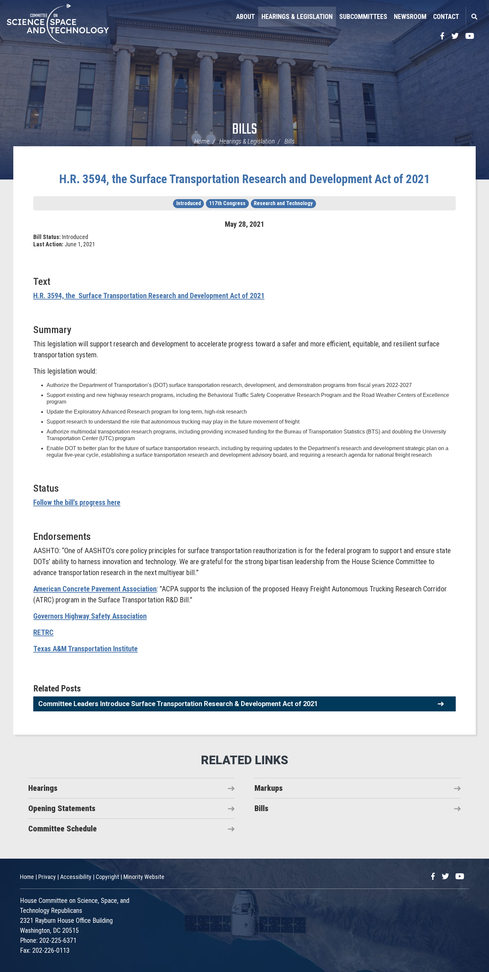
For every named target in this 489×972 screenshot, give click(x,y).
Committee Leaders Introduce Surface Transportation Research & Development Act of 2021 (178, 704)
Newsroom (410, 17)
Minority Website (143, 876)
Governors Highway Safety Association (90, 616)
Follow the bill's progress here (76, 502)
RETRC (43, 632)
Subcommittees (363, 17)
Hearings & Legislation (297, 17)
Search (474, 17)
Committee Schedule (62, 828)
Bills (244, 129)
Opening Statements (61, 808)
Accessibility (75, 876)
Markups (268, 788)
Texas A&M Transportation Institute (85, 649)
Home (202, 141)
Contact (446, 17)
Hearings (43, 788)
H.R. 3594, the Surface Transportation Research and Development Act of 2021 (244, 179)
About (245, 17)
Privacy (47, 876)
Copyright (107, 876)
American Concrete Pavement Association (95, 589)
